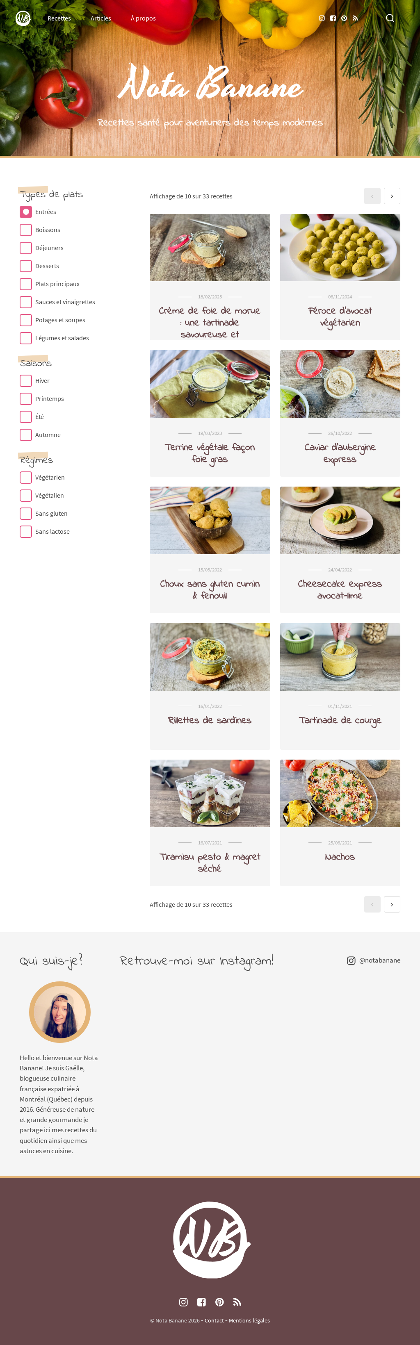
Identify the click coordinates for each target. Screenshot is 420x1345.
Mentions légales (249, 1320)
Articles (101, 18)
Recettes (59, 18)
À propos (143, 18)
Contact (214, 1320)
